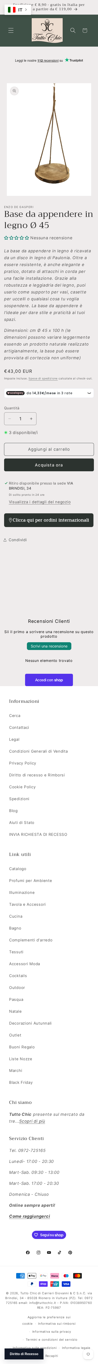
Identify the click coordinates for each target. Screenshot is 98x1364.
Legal (14, 739)
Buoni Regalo (22, 1047)
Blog (13, 810)
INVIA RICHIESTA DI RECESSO (38, 834)
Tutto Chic (28, 1293)
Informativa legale (76, 1348)
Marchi (15, 1070)
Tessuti (16, 952)
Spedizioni (19, 799)
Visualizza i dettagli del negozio (40, 502)
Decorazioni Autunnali (30, 1023)
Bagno (15, 928)
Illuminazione (22, 892)
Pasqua (16, 999)
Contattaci (19, 727)
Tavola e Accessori (27, 904)
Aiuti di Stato (21, 822)
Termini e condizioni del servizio (51, 1339)
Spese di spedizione (43, 378)
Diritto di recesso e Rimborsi (37, 775)
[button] (11, 30)
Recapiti (51, 1356)
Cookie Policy (22, 787)
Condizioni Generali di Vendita (38, 751)
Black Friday (21, 1082)
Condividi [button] (18, 540)
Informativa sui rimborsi (57, 1323)
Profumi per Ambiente (30, 880)
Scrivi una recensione (49, 646)
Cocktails (18, 975)
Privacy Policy (22, 763)
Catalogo (17, 868)
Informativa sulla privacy (51, 1331)
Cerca (15, 715)
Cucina (15, 916)
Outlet (15, 1035)
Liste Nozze (20, 1059)
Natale (15, 1011)
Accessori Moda (24, 964)
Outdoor (17, 987)
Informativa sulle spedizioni (35, 1348)
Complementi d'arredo (30, 940)
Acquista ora (49, 465)
